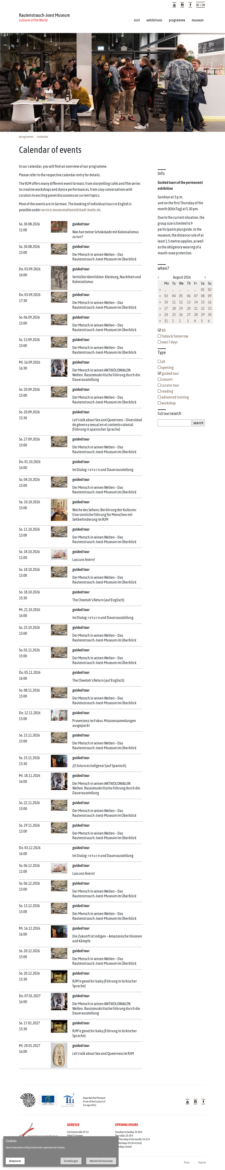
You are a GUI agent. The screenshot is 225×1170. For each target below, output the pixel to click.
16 (209, 302)
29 (203, 314)
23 (209, 308)
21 (196, 308)
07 (196, 296)
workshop (168, 403)
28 (196, 314)
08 (203, 296)
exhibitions (154, 20)
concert (167, 379)
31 (166, 321)
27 (189, 314)
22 (203, 308)
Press (187, 1162)
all (163, 361)
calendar (43, 136)
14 (196, 302)
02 (209, 289)
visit (137, 20)
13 (189, 302)
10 (166, 302)
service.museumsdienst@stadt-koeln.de (70, 210)
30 (209, 314)
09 (209, 296)
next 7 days (169, 342)
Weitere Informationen (101, 1160)
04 (174, 296)
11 (174, 302)
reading (167, 391)
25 (174, 314)
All (163, 330)
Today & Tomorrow (174, 336)
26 (181, 314)
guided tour (170, 373)
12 (181, 302)
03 (166, 296)
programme (177, 20)
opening (167, 367)
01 (203, 289)
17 (166, 308)
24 (166, 314)
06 (189, 296)
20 (189, 308)
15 (203, 302)
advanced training (175, 397)
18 (174, 308)
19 (181, 308)
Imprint (202, 1162)
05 (181, 296)
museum (198, 20)
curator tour (170, 385)
